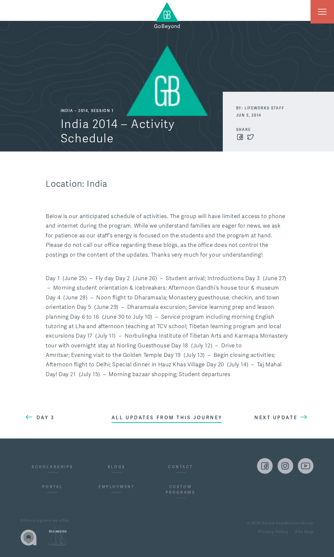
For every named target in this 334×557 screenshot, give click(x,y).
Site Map (304, 532)
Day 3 (46, 418)
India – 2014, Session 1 (87, 111)
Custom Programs (180, 490)
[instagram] (285, 466)
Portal (52, 487)
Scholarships (52, 467)
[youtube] (305, 466)
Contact (180, 467)
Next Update (275, 418)
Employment (117, 487)
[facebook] (265, 466)
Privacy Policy (273, 532)
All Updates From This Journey (167, 418)
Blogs (117, 467)
